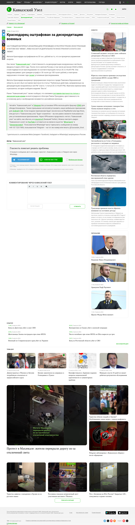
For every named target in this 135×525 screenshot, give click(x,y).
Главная (9, 27)
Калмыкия (112, 14)
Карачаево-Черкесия (13, 17)
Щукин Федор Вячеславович (102, 314)
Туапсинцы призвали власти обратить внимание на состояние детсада (105, 209)
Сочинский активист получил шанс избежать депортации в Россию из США (108, 54)
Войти (124, 9)
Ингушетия (90, 14)
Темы (19, 2)
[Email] (3, 55)
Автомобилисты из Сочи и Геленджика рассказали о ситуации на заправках (106, 142)
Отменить (77, 206)
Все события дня (122, 344)
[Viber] (3, 41)
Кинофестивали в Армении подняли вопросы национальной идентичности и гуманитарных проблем (83, 376)
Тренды (27, 2)
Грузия (75, 14)
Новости (10, 2)
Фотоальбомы (90, 2)
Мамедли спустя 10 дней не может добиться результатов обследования (113, 374)
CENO (79, 105)
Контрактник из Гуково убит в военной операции (88, 328)
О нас (70, 512)
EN (127, 2)
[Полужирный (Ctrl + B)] (29, 186)
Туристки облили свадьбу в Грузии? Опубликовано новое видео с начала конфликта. (107, 418)
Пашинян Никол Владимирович (103, 260)
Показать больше (67, 500)
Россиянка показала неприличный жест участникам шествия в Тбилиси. (63, 495)
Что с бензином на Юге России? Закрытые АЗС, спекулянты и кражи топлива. (107, 495)
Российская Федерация (53, 17)
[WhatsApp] (3, 38)
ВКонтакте (68, 122)
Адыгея (23, 14)
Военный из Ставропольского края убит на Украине (28, 340)
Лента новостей (18, 27)
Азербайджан (31, 14)
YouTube (31, 122)
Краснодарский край (26, 17)
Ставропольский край (103, 17)
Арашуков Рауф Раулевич (101, 287)
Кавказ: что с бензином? (17, 23)
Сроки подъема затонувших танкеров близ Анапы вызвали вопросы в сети (107, 107)
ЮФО (19, 20)
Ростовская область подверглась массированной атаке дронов (103, 176)
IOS (22, 111)
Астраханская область (50, 14)
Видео (78, 2)
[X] (3, 45)
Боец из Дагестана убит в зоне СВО (22, 328)
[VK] (3, 31)
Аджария (16, 14)
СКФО (93, 17)
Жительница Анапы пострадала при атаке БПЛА (27, 334)
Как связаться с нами (82, 512)
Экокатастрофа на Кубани (119, 23)
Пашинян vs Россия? (68, 23)
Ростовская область (67, 17)
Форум (62, 2)
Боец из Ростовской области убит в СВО (84, 340)
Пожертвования (96, 512)
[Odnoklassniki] (3, 48)
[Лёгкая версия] (120, 2)
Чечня (113, 17)
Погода (102, 2)
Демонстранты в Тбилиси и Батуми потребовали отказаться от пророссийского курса (20, 375)
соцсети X (39, 119)
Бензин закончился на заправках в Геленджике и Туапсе (51, 374)
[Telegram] (3, 34)
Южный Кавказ (11, 20)
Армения (39, 14)
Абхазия (9, 14)
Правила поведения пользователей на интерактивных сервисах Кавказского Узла (48, 520)
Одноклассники (16, 125)
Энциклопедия (51, 2)
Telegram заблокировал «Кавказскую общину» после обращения (107, 454)
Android (16, 111)
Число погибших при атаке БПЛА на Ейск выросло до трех (92, 334)
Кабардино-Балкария (101, 14)
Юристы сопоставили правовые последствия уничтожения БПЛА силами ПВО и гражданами (108, 77)
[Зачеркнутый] (41, 186)
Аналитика (37, 2)
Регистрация (35, 206)
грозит (32, 75)
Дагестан (82, 14)
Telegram (37, 105)
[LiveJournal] (3, 51)
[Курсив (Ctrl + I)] (33, 186)
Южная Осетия (121, 17)
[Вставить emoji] (46, 186)
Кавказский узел (23, 64)
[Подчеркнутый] (37, 186)
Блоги (70, 2)
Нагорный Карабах (39, 17)
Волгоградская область (65, 14)
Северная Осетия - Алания (82, 17)
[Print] (3, 58)
